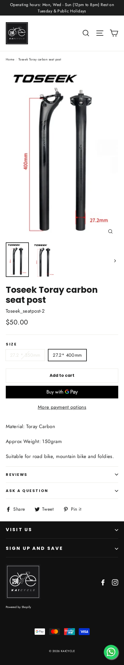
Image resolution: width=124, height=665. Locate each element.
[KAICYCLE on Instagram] (115, 582)
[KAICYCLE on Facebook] (103, 582)
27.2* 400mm (67, 355)
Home (10, 59)
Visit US (19, 529)
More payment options (62, 407)
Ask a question (27, 490)
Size (11, 344)
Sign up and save (34, 548)
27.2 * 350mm (25, 355)
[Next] (114, 260)
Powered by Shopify (18, 607)
